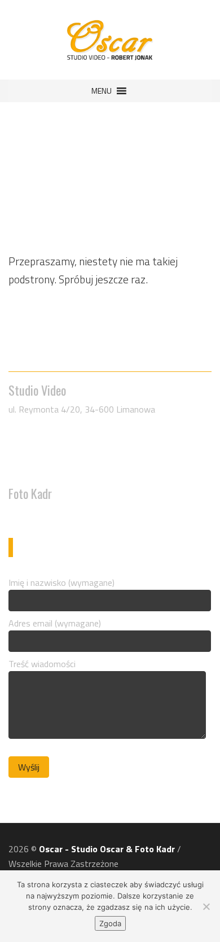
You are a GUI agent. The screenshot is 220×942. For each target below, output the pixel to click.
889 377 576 (41, 512)
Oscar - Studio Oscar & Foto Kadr (107, 849)
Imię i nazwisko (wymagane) (61, 582)
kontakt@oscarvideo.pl (64, 468)
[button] (101, 91)
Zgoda (110, 923)
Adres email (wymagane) (54, 623)
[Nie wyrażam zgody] (206, 906)
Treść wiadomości (42, 664)
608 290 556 (41, 438)
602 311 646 (41, 453)
